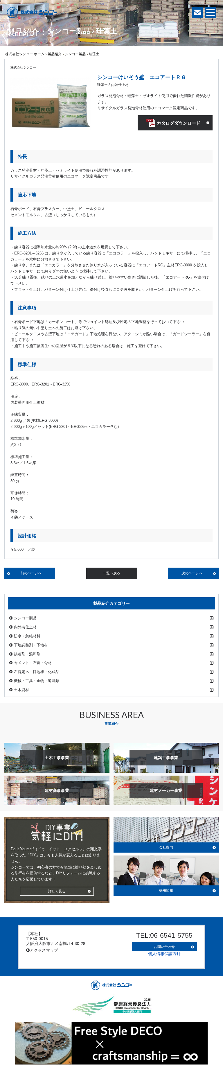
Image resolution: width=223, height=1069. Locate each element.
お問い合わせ (164, 947)
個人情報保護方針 (164, 953)
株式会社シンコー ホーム (24, 54)
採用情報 (166, 890)
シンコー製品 (75, 54)
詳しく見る (57, 891)
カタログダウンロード (178, 123)
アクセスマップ (44, 950)
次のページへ (191, 573)
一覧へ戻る (111, 573)
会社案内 (166, 847)
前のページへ (31, 573)
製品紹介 (55, 54)
